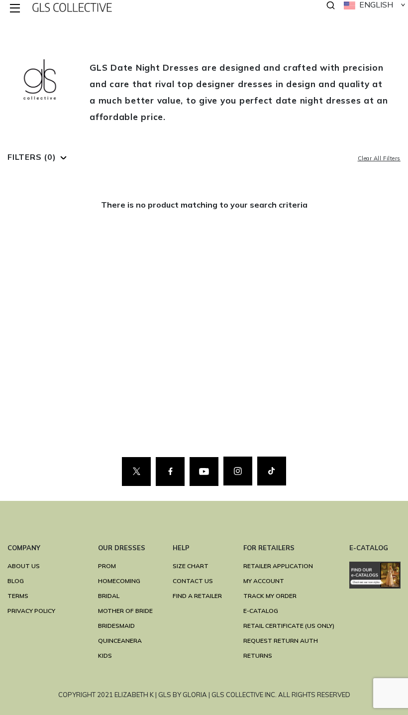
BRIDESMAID (116, 625)
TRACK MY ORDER (270, 595)
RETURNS (257, 655)
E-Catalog (260, 610)
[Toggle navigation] (15, 8)
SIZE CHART (190, 566)
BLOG (15, 581)
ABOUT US (23, 566)
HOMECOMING (119, 581)
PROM (107, 566)
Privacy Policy (31, 610)
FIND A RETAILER (197, 595)
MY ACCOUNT (263, 581)
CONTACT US (193, 581)
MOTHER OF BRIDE (125, 610)
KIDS (105, 655)
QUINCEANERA (120, 640)
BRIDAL (108, 595)
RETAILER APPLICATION (278, 566)
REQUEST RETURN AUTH (280, 640)
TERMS (17, 595)
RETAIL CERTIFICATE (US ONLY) (288, 625)
